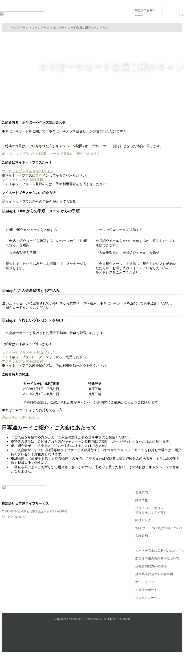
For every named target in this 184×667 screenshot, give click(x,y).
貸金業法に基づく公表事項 (154, 574)
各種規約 (141, 536)
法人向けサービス (147, 597)
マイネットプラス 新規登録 (22, 180)
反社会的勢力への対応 (151, 566)
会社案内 (141, 492)
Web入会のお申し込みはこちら (25, 417)
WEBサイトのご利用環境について (159, 528)
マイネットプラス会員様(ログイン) (28, 171)
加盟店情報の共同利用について (157, 558)
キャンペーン (40, 27)
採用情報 (141, 500)
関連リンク (143, 520)
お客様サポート (146, 590)
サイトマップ (144, 582)
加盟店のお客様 (145, 10)
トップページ (19, 27)
